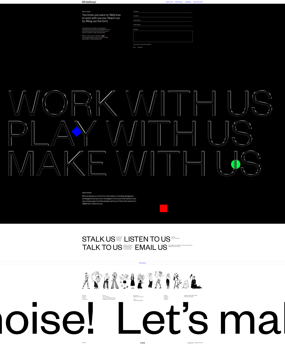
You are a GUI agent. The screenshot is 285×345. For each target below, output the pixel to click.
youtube (118, 240)
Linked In (166, 299)
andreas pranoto (128, 245)
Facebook (166, 298)
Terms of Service (95, 39)
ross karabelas (127, 247)
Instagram (166, 296)
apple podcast (175, 238)
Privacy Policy (85, 39)
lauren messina (127, 246)
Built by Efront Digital (188, 296)
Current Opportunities (138, 300)
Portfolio (84, 296)
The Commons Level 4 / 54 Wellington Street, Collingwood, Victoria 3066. (109, 298)
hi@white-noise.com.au (92, 204)
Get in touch (84, 299)
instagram (119, 237)
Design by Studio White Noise (190, 295)
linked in (118, 239)
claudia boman (127, 249)
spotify (174, 237)
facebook (119, 238)
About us (84, 295)
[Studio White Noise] (89, 2)
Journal (84, 298)
